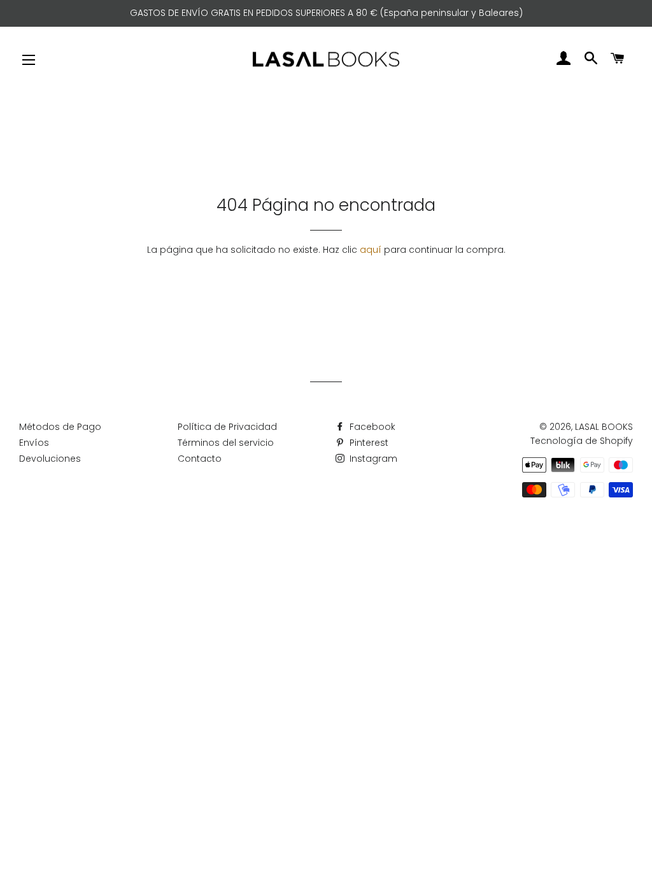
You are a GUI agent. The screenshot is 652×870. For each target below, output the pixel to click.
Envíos (34, 442)
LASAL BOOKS (604, 426)
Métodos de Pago (60, 426)
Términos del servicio (226, 442)
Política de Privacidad (227, 426)
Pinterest (367, 442)
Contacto (200, 458)
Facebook (371, 426)
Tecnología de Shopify (581, 440)
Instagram (372, 458)
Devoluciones (50, 458)
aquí (370, 249)
